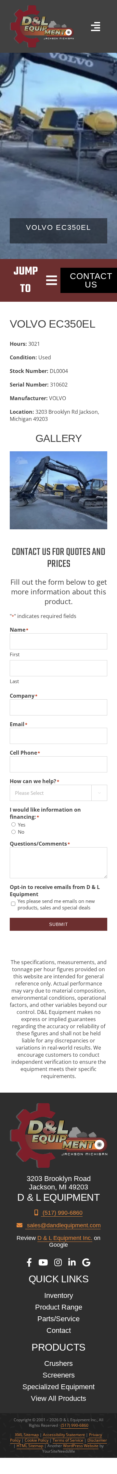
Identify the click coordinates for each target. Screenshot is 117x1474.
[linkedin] (72, 1262)
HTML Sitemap (30, 1445)
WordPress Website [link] (80, 1445)
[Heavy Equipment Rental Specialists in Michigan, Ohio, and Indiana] (42, 7)
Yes (21, 824)
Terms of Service (68, 1440)
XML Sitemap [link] (27, 1434)
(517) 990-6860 (62, 1213)
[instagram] (58, 1262)
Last (14, 681)
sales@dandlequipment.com (63, 1225)
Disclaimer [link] (97, 1440)
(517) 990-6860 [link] (74, 1425)
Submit (58, 924)
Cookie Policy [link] (36, 1440)
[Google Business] (86, 1262)
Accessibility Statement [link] (64, 1434)
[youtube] (43, 1262)
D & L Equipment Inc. (64, 1238)
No (21, 831)
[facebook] (29, 1262)
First (15, 654)
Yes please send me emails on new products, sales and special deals (56, 904)
